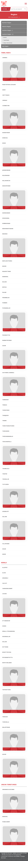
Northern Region (6, 22)
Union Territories (7, 42)
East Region (5, 46)
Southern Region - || (7, 34)
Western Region (6, 26)
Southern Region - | (7, 30)
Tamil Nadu (6, 40)
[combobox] (5, 9)
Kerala (5, 37)
